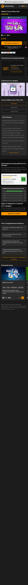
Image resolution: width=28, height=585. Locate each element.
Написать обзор (14, 213)
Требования (14, 111)
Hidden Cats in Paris (7, 282)
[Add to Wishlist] (25, 43)
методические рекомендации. (12, 171)
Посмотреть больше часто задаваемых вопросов (14, 258)
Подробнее (14, 107)
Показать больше (13, 152)
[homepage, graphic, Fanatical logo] (7, 6)
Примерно (14, 103)
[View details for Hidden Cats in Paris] (13, 273)
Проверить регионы (6, 49)
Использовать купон (16, 71)
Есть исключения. (15, 68)
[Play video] (13, 89)
